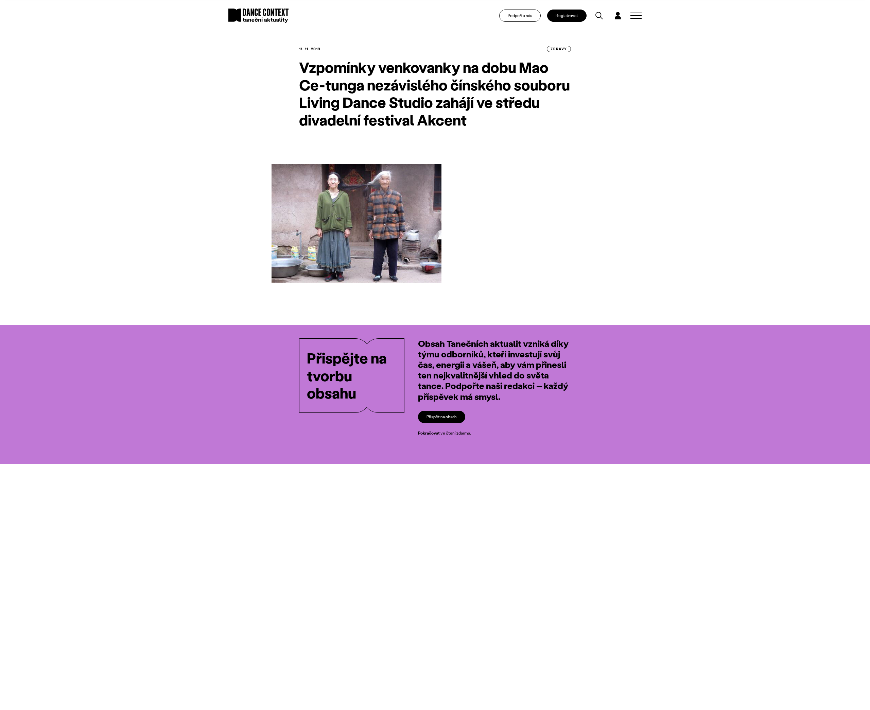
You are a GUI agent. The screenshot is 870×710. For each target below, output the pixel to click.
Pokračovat (429, 433)
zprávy (559, 49)
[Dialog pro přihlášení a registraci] (618, 16)
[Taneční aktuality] (258, 16)
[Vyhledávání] (599, 16)
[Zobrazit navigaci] (636, 16)
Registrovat (567, 15)
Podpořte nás (520, 15)
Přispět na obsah (442, 416)
